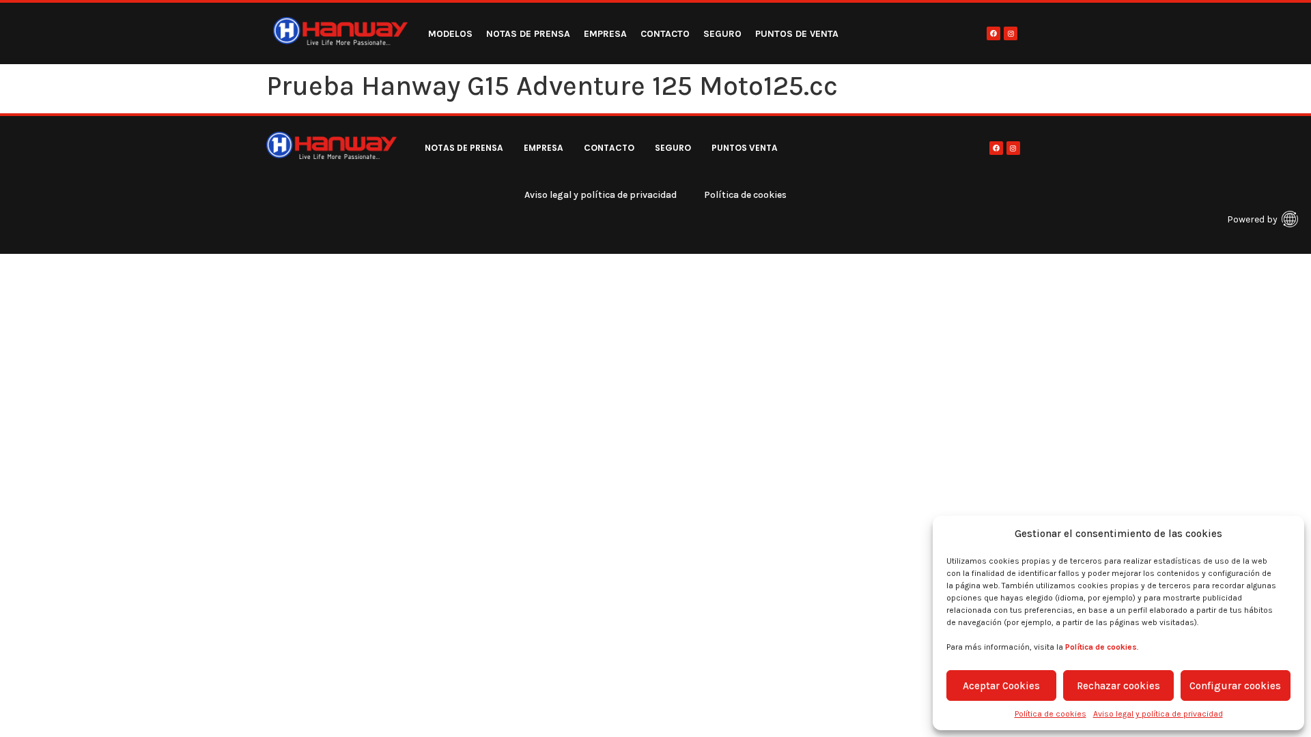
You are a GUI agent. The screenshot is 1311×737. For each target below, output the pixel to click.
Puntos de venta (796, 34)
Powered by (1252, 219)
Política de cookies (1050, 714)
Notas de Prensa (528, 34)
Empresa (605, 34)
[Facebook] (993, 33)
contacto (665, 34)
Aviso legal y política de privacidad (1158, 714)
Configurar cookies (1235, 686)
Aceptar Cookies (1001, 686)
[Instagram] (1010, 33)
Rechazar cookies (1118, 686)
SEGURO (722, 34)
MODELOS (450, 34)
